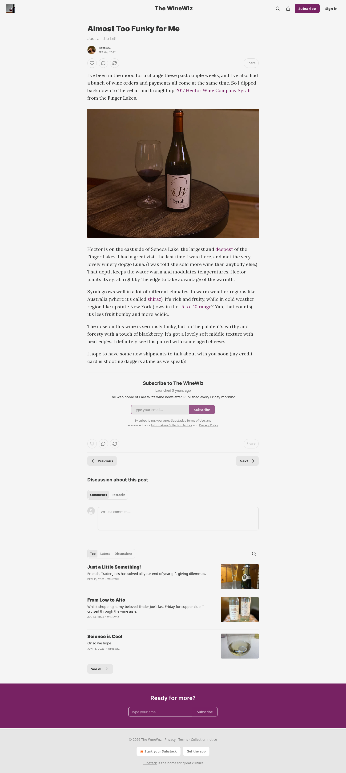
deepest (224, 249)
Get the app (196, 751)
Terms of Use (196, 420)
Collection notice (204, 739)
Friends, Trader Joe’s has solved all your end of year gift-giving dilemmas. (146, 573)
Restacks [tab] (118, 495)
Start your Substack (161, 751)
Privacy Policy (208, 425)
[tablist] (107, 495)
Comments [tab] (98, 495)
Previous (105, 461)
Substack (150, 763)
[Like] (92, 63)
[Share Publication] (288, 8)
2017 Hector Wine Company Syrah (213, 90)
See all (97, 669)
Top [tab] (93, 554)
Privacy (170, 739)
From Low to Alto (106, 600)
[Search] (277, 8)
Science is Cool (104, 636)
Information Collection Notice (171, 425)
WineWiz (105, 47)
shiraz (154, 299)
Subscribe (307, 8)
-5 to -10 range (194, 306)
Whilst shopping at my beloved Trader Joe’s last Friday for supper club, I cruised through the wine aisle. (145, 609)
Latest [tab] (105, 554)
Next (244, 461)
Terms (183, 739)
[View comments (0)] (103, 63)
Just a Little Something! (114, 567)
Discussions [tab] (123, 554)
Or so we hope (99, 643)
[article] (173, 576)
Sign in (331, 8)
